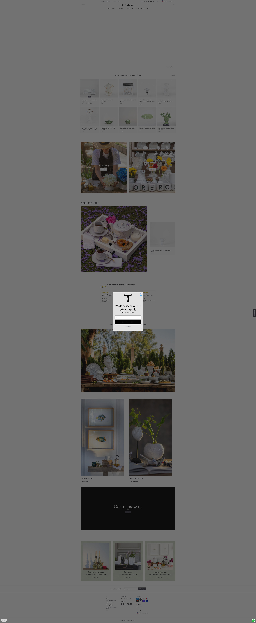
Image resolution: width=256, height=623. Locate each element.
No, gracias (128, 326)
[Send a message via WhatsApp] (253, 620)
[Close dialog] (141, 295)
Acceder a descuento (128, 322)
